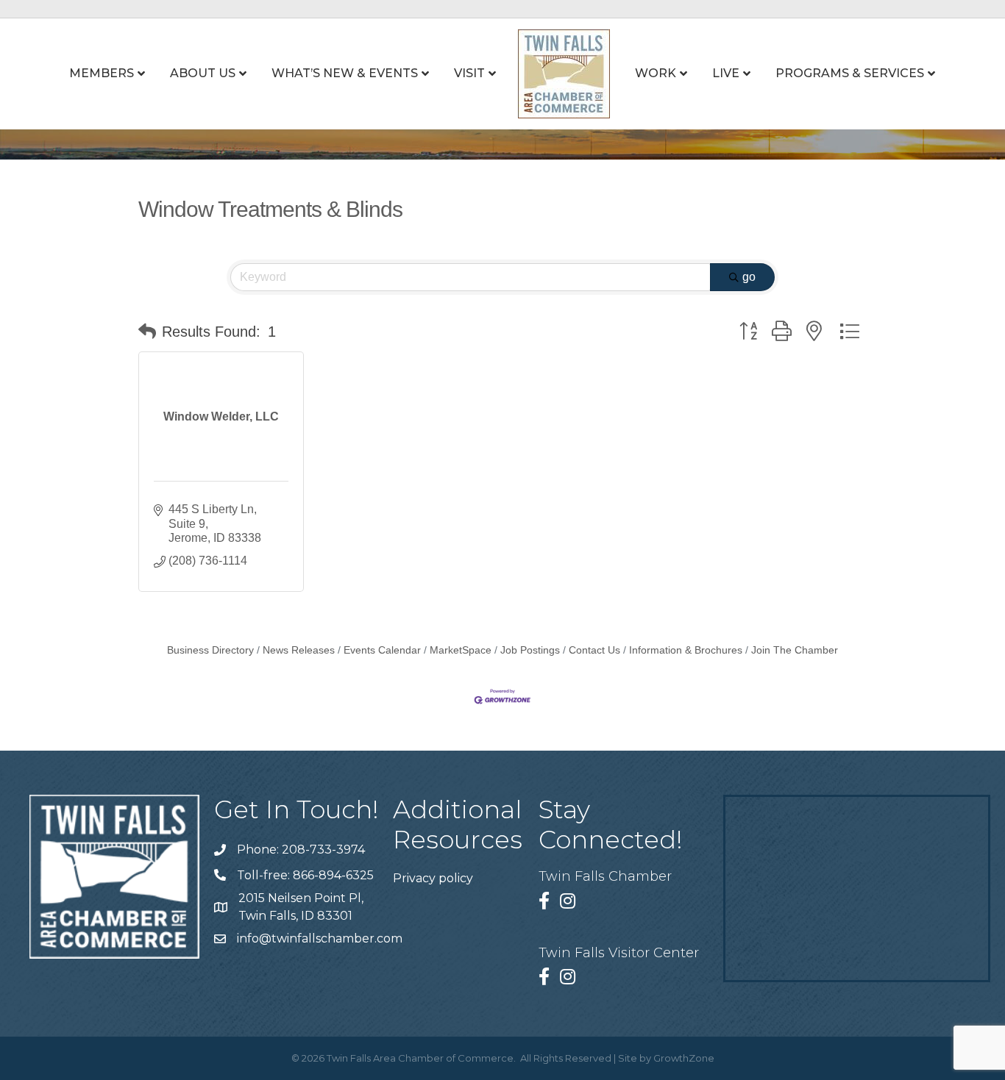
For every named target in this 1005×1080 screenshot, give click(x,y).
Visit (469, 73)
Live (725, 73)
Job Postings (530, 650)
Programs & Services (849, 73)
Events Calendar (382, 650)
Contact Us (594, 650)
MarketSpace (460, 650)
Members (101, 73)
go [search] (749, 277)
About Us (202, 73)
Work (655, 73)
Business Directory (210, 650)
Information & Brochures (685, 650)
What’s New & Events (344, 73)
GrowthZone (683, 1058)
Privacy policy (433, 878)
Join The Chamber (794, 650)
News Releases (299, 650)
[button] (147, 331)
